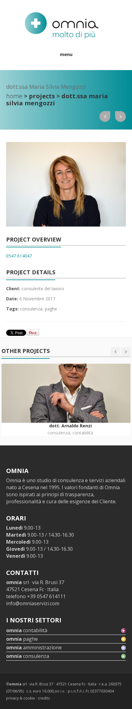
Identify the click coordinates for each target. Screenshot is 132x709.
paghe (51, 309)
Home (14, 96)
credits (44, 698)
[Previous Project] (104, 116)
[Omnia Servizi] (61, 25)
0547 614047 (19, 256)
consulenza (31, 309)
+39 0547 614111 (46, 596)
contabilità (82, 433)
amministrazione (34, 647)
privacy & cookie (20, 698)
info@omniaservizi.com (32, 603)
